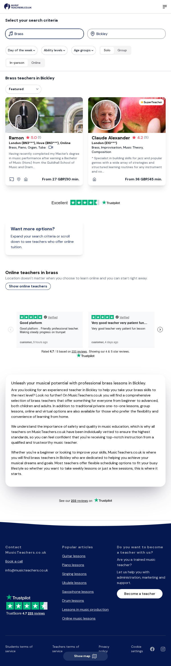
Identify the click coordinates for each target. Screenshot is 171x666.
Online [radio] (36, 63)
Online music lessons (79, 618)
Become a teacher (139, 593)
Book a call (14, 561)
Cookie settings (137, 649)
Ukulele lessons (74, 582)
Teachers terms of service (65, 649)
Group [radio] (122, 50)
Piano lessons (73, 565)
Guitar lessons (74, 556)
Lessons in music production (85, 609)
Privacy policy (104, 649)
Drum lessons (73, 600)
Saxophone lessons (78, 591)
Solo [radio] (107, 50)
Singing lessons (74, 573)
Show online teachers (28, 286)
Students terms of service (19, 649)
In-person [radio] (17, 63)
